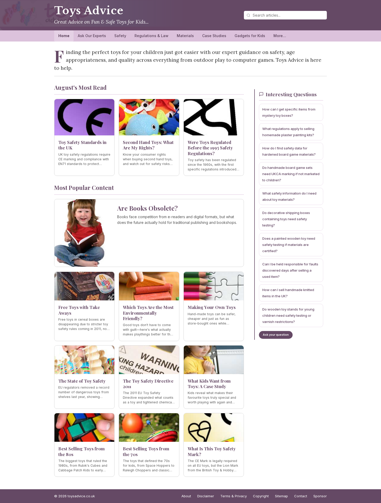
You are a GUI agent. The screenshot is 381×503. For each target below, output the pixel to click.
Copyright (261, 496)
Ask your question (276, 334)
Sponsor (320, 496)
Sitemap (281, 496)
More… (279, 35)
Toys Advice (88, 10)
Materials (185, 35)
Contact (300, 496)
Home (63, 35)
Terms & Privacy (233, 496)
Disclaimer (205, 496)
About (186, 496)
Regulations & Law (151, 35)
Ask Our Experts (92, 35)
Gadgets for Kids (250, 35)
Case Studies (214, 35)
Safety (120, 35)
